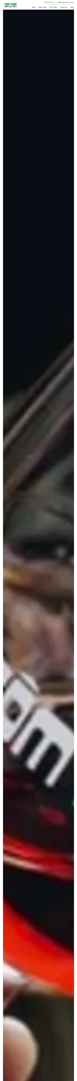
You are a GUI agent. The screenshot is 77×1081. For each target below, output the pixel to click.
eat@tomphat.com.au (66, 2)
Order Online (53, 7)
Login (71, 7)
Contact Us (63, 7)
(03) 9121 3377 (49, 2)
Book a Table (42, 7)
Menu (33, 7)
